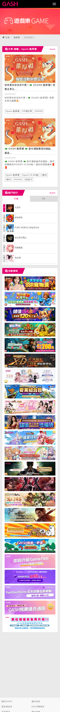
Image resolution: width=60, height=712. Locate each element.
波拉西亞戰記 (21, 237)
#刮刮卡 (28, 179)
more (52, 49)
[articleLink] (30, 69)
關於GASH (7, 701)
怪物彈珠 (19, 217)
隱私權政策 (7, 706)
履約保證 (36, 701)
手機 (16, 199)
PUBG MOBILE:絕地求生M (27, 227)
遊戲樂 (17, 37)
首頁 (7, 37)
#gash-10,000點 (30, 175)
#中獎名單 (27, 111)
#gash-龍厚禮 (12, 111)
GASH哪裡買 (38, 706)
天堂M (17, 207)
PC (43, 199)
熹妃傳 (18, 258)
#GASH (39, 111)
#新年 (8, 179)
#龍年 (44, 175)
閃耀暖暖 (19, 248)
